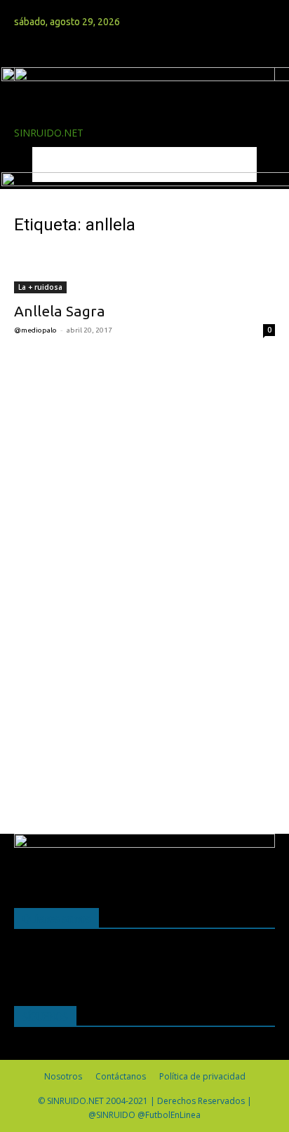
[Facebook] (19, 7)
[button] (23, 48)
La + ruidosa (40, 287)
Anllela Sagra (59, 310)
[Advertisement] (119, 575)
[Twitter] (40, 7)
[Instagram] (30, 7)
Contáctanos (120, 1076)
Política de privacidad (202, 1076)
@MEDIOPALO (35, 330)
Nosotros (63, 1076)
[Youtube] (49, 7)
